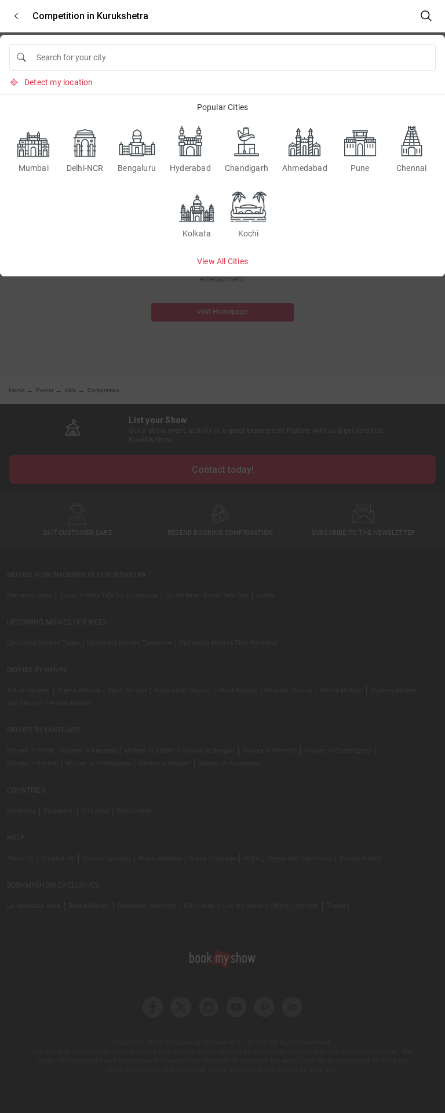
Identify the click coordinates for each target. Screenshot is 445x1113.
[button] (16, 16)
